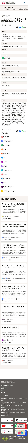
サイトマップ (4, 395)
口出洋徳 (17, 93)
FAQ (2, 390)
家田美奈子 (8, 93)
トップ (4, 7)
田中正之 (7, 86)
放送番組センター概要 (7, 385)
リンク (3, 393)
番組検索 (10, 7)
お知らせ (3, 388)
